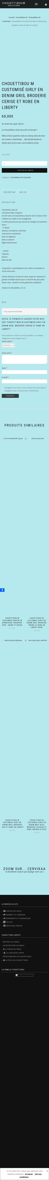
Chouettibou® (13, 3)
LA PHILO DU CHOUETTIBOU (16, 960)
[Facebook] (2, 590)
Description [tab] (9, 192)
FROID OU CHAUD (12, 942)
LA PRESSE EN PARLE (13, 949)
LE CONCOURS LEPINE (15, 953)
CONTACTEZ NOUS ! (14, 911)
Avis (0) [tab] (23, 192)
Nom (4, 368)
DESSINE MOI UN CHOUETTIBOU (18, 956)
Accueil (11, 17)
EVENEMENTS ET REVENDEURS (18, 918)
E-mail (5, 377)
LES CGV (9, 922)
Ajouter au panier (25, 170)
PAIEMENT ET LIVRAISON (15, 915)
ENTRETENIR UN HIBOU (14, 945)
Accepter (29, 1174)
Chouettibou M (21, 17)
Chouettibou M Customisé (21, 177)
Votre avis (7, 353)
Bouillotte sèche (14, 5)
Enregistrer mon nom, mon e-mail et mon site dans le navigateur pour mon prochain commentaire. (25, 389)
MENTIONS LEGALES (14, 926)
